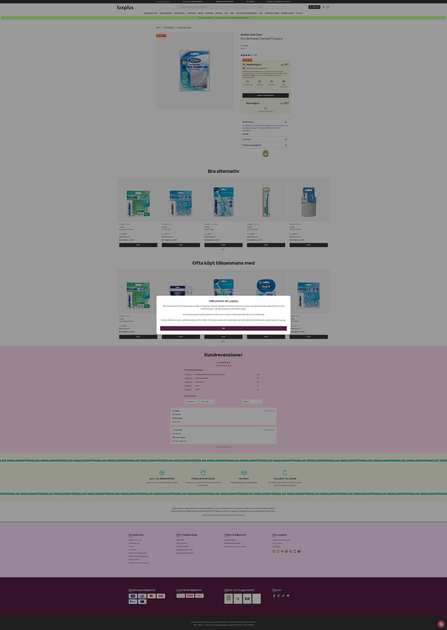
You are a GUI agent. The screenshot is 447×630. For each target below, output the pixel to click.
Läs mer (282, 320)
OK (223, 328)
